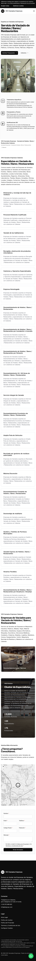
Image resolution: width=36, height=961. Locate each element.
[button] (18, 785)
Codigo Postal (8, 827)
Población (22, 827)
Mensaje (6, 835)
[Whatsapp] (30, 956)
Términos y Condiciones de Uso (14, 845)
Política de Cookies (6, 920)
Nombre (6, 813)
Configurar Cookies (7, 928)
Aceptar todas (5, 5)
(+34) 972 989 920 (6, 904)
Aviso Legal (4, 917)
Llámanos (23, 53)
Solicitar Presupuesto (8, 53)
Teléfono (22, 820)
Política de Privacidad (23, 844)
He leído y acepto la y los (19, 844)
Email (6, 820)
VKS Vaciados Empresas (13, 11)
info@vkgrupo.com (6, 907)
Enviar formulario (18, 849)
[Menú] (34, 11)
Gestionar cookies (18, 5)
